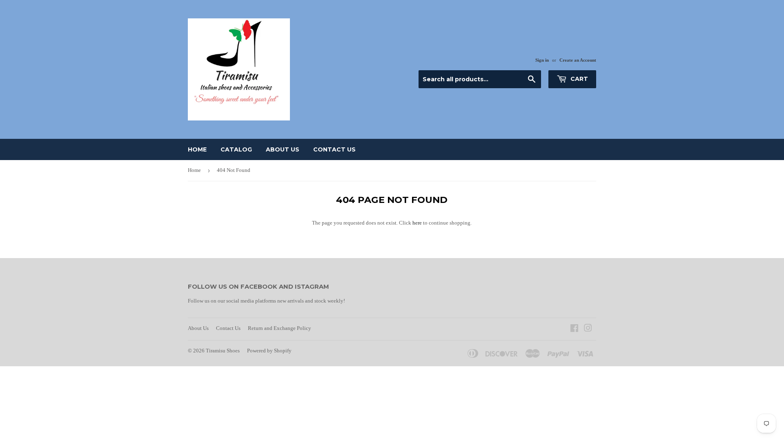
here (417, 223)
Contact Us (334, 149)
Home (197, 149)
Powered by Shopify (269, 350)
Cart (578, 78)
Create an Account (577, 60)
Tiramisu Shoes (223, 350)
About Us (282, 149)
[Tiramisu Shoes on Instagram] (588, 329)
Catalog (236, 149)
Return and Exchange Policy (279, 328)
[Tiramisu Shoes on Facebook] (574, 329)
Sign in (542, 60)
